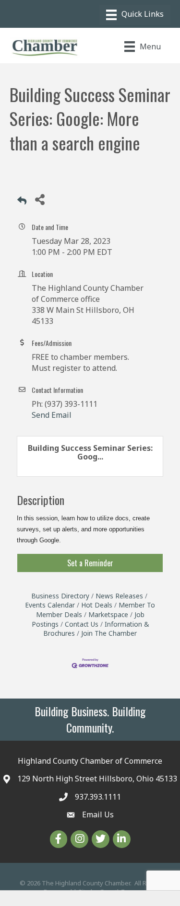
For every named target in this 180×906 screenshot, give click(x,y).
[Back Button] (21, 202)
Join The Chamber (109, 633)
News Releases (119, 595)
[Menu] (134, 15)
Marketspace (108, 614)
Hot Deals (96, 604)
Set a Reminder (90, 563)
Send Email (52, 415)
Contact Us (81, 624)
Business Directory (60, 595)
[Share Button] (39, 199)
